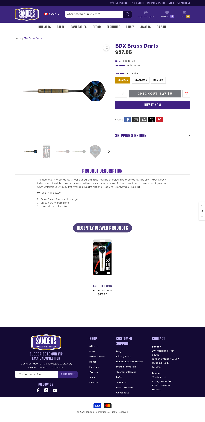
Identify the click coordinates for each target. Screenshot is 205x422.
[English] (46, 14)
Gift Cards (121, 2)
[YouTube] (55, 391)
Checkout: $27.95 (155, 93)
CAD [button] (52, 14)
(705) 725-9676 (161, 385)
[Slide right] (109, 151)
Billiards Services (156, 2)
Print (143, 119)
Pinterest (159, 119)
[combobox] (94, 14)
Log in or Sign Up (146, 16)
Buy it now (152, 105)
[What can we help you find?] (98, 14)
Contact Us (183, 2)
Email (135, 119)
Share (106, 48)
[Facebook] (37, 391)
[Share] (106, 48)
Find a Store (137, 2)
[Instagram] (46, 391)
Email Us (156, 367)
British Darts (133, 65)
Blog (171, 2)
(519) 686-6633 (160, 362)
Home (18, 38)
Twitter (151, 119)
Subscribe (68, 374)
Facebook (127, 119)
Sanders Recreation (96, 411)
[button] (58, 14)
